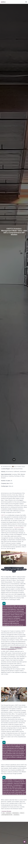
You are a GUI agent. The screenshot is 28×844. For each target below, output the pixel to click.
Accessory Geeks (19, 527)
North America (15, 812)
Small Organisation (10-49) (7, 814)
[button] (26, 2)
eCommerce (16, 814)
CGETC (3, 515)
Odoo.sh (22, 812)
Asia (3, 812)
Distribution (8, 812)
